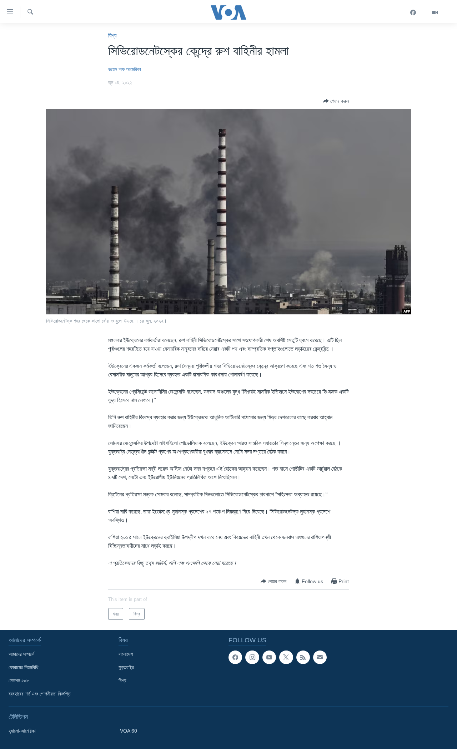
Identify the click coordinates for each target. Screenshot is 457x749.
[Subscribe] (320, 657)
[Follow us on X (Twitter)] (286, 657)
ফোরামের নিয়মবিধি (23, 667)
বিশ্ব (112, 35)
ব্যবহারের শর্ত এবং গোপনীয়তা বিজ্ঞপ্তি (40, 694)
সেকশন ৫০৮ (19, 680)
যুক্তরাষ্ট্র (126, 667)
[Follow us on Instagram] (252, 657)
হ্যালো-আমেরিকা (22, 731)
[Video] (435, 12)
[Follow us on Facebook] (235, 657)
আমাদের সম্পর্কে (21, 654)
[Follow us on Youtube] (269, 657)
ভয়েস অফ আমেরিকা (124, 69)
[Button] (336, 101)
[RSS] (303, 657)
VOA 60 (128, 731)
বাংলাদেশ (126, 654)
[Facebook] (413, 12)
